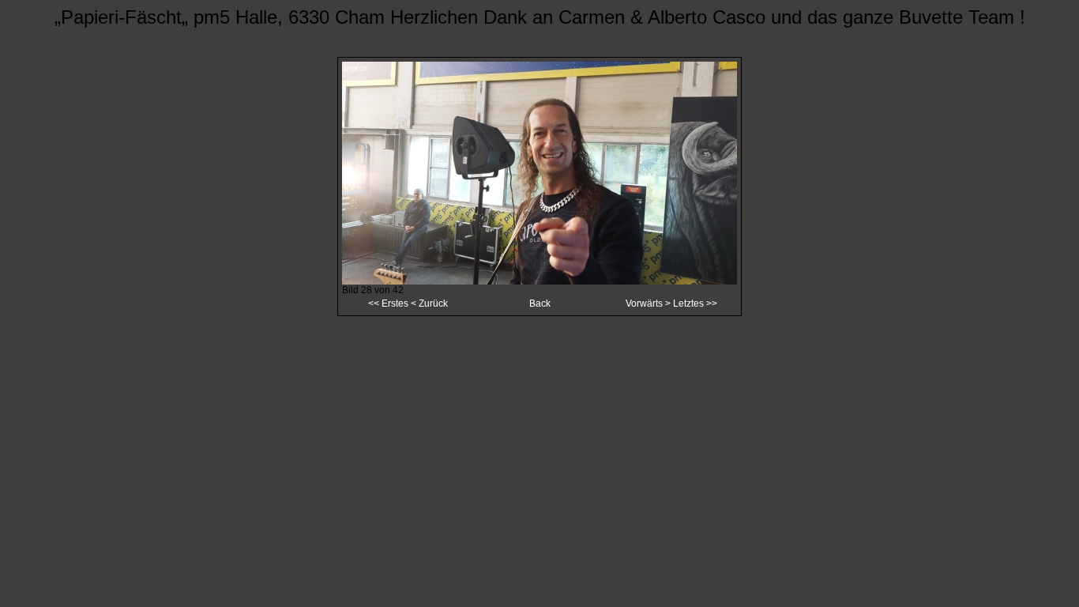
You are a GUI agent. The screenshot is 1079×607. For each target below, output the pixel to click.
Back (540, 303)
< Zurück (428, 303)
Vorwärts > (649, 303)
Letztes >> (695, 303)
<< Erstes (388, 303)
